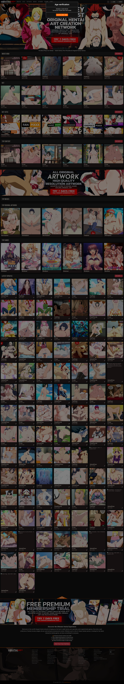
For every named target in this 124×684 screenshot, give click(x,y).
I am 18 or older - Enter (62, 14)
